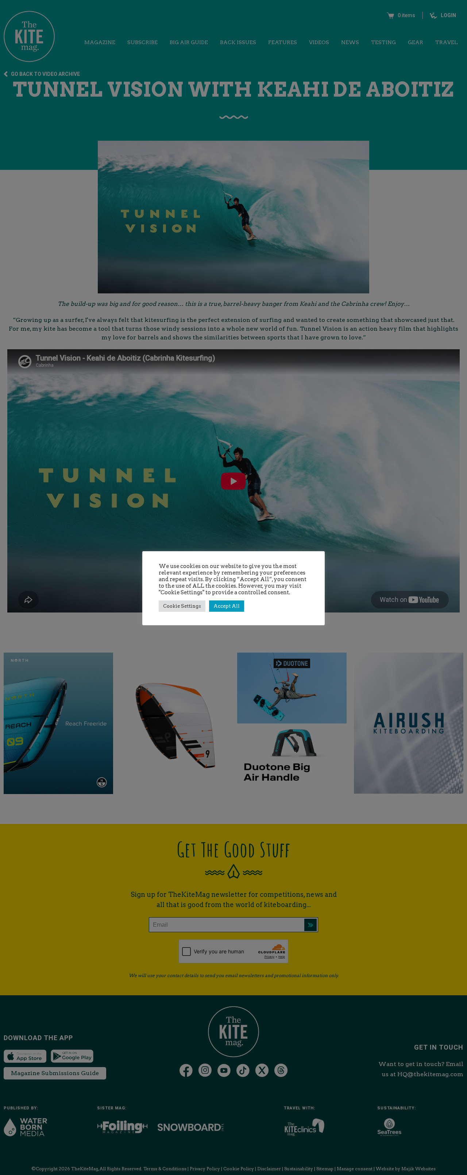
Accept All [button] (226, 606)
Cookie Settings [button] (182, 606)
